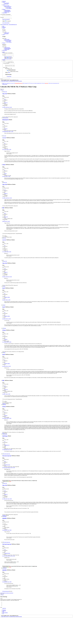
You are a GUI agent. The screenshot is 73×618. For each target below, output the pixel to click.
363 (5, 99)
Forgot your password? (6, 19)
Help (3, 611)
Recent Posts (6, 3)
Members (3, 9)
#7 (2, 251)
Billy (3, 207)
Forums (3, 2)
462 (5, 213)
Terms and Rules (5, 612)
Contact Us (4, 610)
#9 (2, 299)
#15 (3, 449)
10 (4, 441)
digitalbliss (4, 515)
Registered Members (7, 11)
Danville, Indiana (7, 297)
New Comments (8, 8)
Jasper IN (5, 128)
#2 (2, 131)
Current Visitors (6, 49)
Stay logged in (10, 57)
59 (4, 143)
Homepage (4, 1)
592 (5, 461)
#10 (3, 318)
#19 (3, 555)
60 (4, 293)
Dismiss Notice (4, 84)
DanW (3, 288)
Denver (5, 173)
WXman (4, 330)
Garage (3, 4)
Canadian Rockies (7, 464)
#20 (3, 581)
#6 (2, 221)
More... (9, 72)
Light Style (4, 608)
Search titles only (11, 62)
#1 (2, 107)
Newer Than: (5, 67)
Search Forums (6, 32)
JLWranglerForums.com (18, 83)
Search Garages (6, 5)
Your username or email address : (5, 14)
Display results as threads (14, 71)
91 (4, 170)
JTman (3, 164)
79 (4, 335)
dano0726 (4, 403)
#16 (3, 467)
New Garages (8, 7)
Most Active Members (7, 6)
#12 (3, 366)
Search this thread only (11, 69)
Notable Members (7, 10)
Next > (3, 594)
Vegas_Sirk (4, 93)
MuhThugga (5, 435)
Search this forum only (11, 70)
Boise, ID (5, 102)
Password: (2, 17)
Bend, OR (6, 216)
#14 (3, 418)
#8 (2, 276)
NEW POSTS (4, 12)
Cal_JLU (4, 137)
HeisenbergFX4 (5, 119)
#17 (3, 498)
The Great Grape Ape (6, 455)
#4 (2, 176)
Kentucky (5, 339)
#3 (2, 149)
